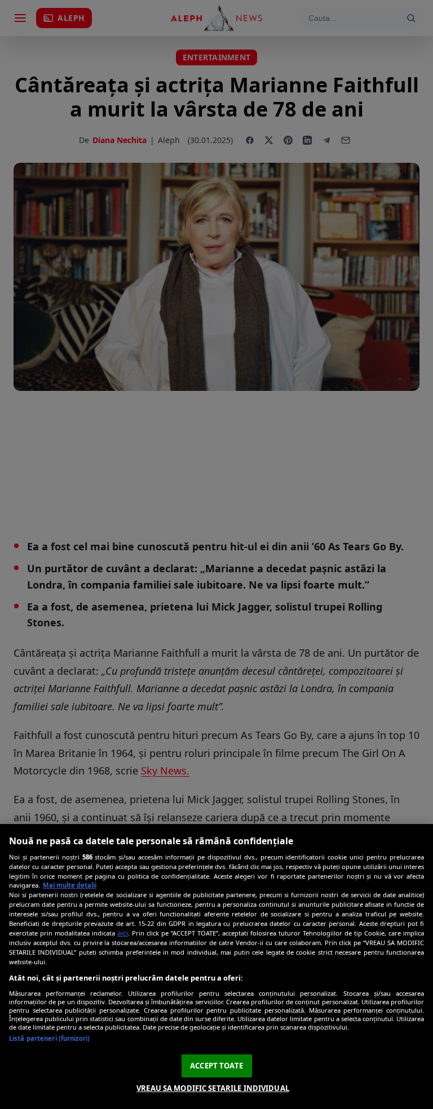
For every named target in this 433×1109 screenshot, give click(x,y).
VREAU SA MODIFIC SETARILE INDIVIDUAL (212, 1088)
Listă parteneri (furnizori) (49, 1038)
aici (122, 933)
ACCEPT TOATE (216, 1066)
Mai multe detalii (69, 885)
